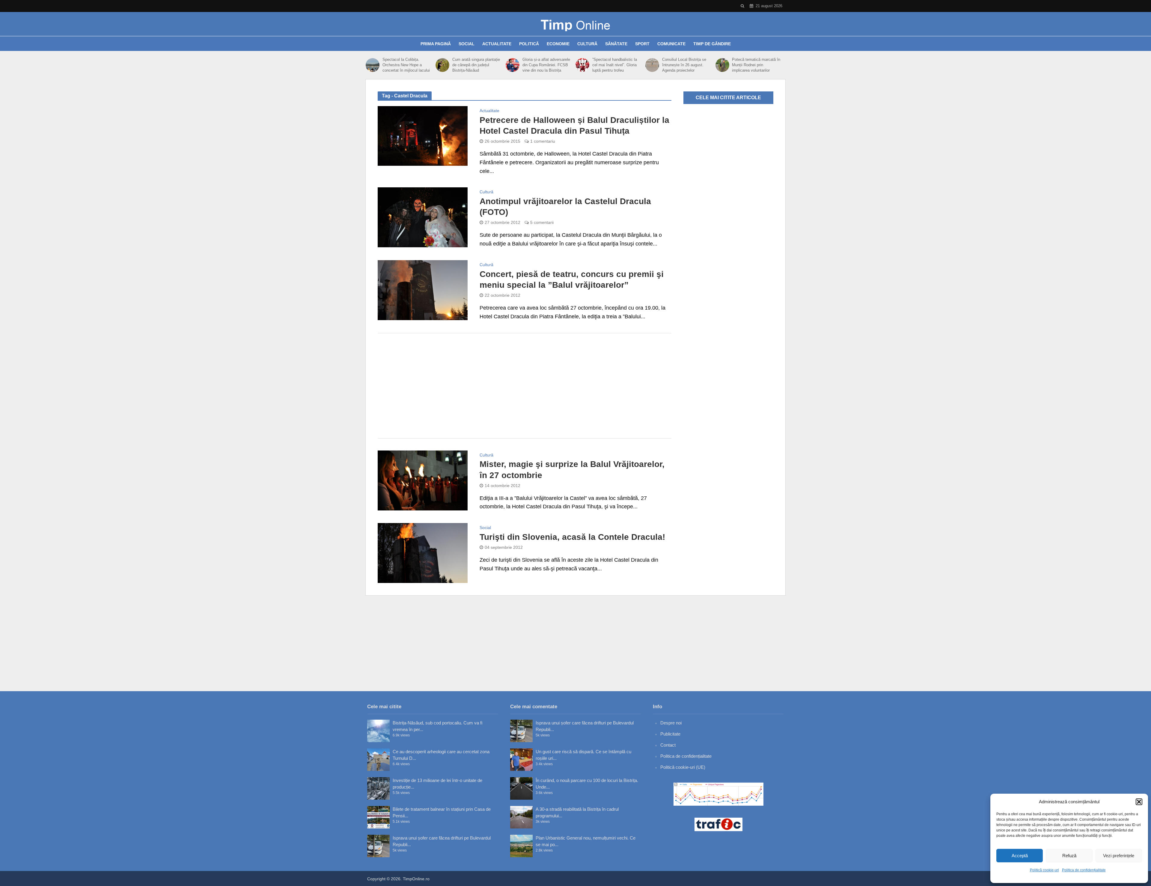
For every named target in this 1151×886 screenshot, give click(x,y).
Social (466, 43)
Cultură (587, 43)
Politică (529, 43)
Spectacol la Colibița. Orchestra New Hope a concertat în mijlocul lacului (406, 65)
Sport (642, 43)
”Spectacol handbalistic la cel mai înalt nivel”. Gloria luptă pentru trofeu (614, 65)
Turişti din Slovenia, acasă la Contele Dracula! (572, 537)
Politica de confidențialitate (1084, 870)
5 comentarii (542, 222)
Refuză (1069, 855)
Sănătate (616, 43)
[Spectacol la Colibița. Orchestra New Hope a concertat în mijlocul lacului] (372, 65)
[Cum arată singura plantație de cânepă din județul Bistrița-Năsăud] (442, 65)
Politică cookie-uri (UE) (682, 767)
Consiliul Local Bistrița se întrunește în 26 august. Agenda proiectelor (684, 65)
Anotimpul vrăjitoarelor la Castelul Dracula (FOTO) (565, 207)
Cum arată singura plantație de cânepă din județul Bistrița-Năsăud (476, 65)
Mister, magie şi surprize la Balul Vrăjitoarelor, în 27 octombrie (572, 469)
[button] (1139, 802)
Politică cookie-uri (1044, 870)
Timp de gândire (712, 43)
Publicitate (670, 733)
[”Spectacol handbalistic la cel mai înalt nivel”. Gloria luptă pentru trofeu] (582, 65)
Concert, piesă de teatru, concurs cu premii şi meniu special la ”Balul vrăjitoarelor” (572, 279)
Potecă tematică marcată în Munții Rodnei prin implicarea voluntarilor (756, 65)
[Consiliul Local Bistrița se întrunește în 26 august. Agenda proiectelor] (652, 65)
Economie (558, 43)
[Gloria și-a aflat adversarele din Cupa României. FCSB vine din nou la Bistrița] (512, 65)
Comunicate (671, 43)
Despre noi (671, 722)
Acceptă (1020, 855)
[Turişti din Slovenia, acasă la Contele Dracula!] (423, 553)
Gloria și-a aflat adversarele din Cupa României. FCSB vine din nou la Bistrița (546, 65)
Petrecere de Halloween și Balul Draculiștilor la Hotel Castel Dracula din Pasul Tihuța (574, 125)
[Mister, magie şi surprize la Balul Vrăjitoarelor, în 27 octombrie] (423, 480)
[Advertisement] (524, 386)
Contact (668, 745)
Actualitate (496, 43)
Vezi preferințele (1118, 855)
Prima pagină (436, 43)
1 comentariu (542, 141)
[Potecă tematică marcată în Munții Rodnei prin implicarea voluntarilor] (722, 65)
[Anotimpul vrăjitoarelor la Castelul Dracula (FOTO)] (423, 217)
